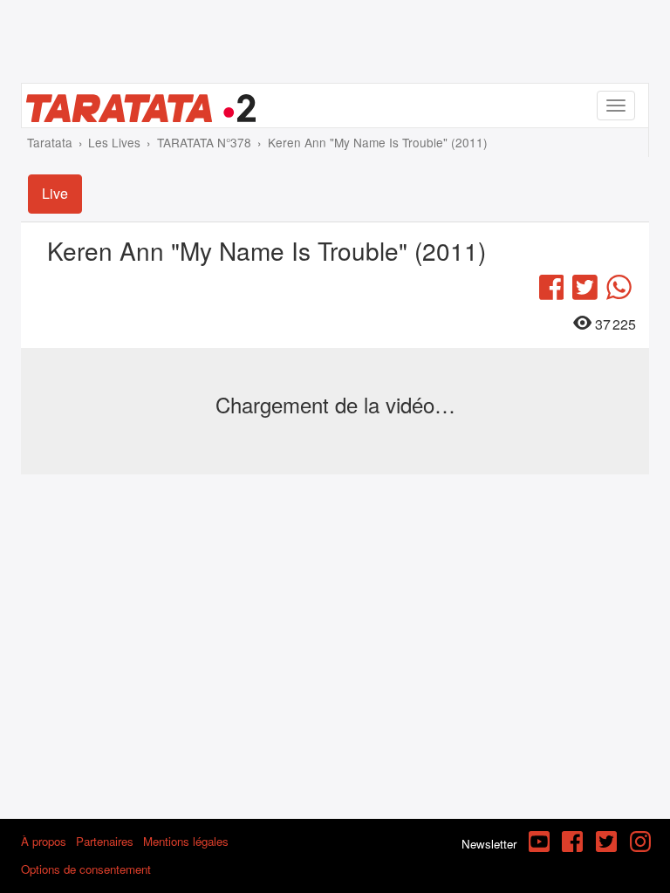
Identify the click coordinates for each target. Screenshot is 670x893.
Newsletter (488, 843)
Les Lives (114, 142)
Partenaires (104, 841)
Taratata (49, 142)
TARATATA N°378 (204, 142)
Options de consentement (86, 869)
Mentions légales (186, 841)
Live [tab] (55, 193)
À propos (43, 841)
